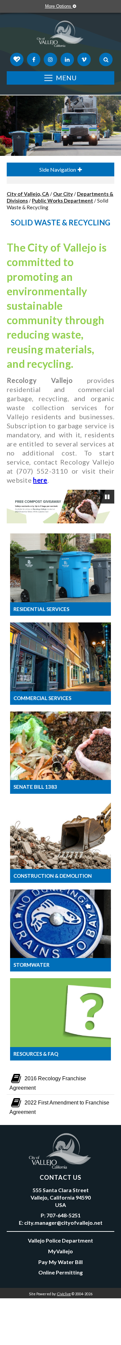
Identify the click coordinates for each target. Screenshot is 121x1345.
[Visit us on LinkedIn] (67, 59)
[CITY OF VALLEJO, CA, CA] (60, 35)
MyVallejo (60, 1251)
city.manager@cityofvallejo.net (63, 1222)
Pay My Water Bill (60, 1262)
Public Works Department (62, 201)
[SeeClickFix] (17, 59)
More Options (59, 6)
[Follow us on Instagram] (50, 59)
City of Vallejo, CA (28, 194)
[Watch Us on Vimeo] (84, 59)
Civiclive (64, 1294)
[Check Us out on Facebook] (33, 59)
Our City (63, 194)
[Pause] (107, 497)
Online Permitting (60, 1272)
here (40, 480)
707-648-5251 (63, 1215)
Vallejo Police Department (60, 1240)
